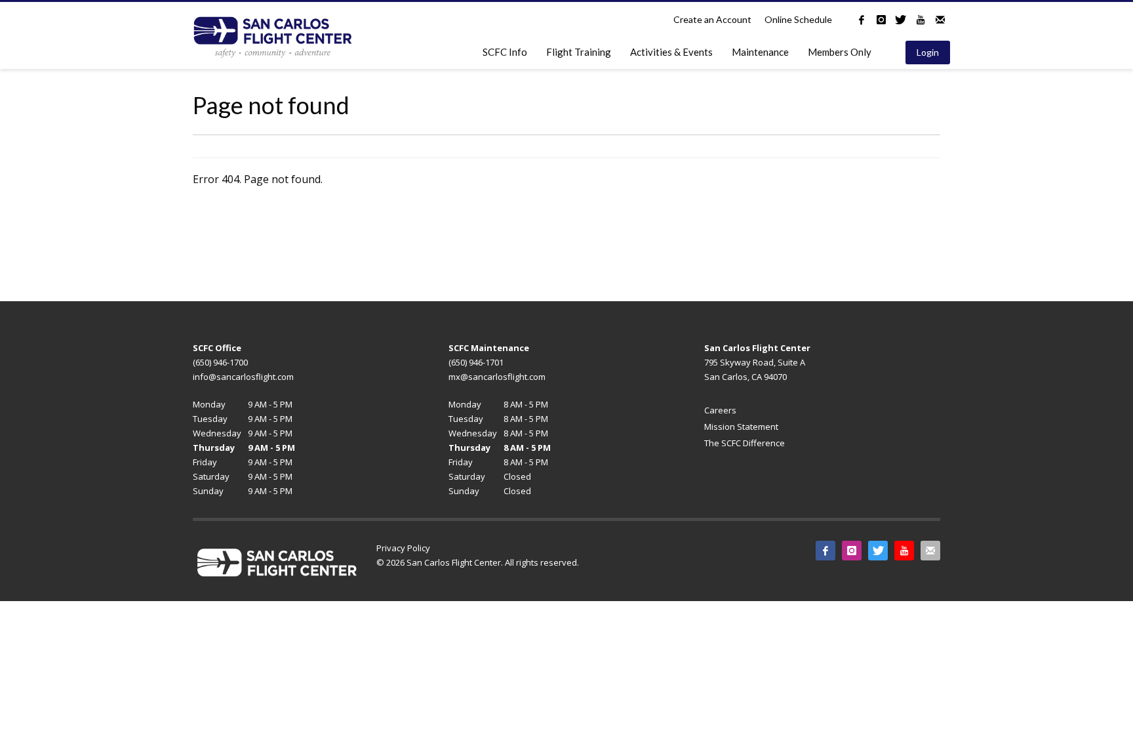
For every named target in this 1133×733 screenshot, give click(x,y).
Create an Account (712, 19)
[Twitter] (901, 20)
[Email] (940, 20)
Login (928, 52)
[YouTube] (920, 20)
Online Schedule (798, 19)
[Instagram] (881, 20)
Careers (720, 410)
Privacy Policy (403, 548)
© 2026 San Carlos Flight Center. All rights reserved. (477, 562)
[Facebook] (861, 20)
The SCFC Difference (744, 443)
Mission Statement (741, 426)
